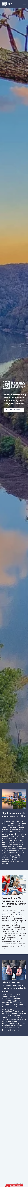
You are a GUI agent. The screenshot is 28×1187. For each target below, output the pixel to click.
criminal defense (11, 1013)
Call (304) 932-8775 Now (14, 410)
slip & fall (16, 914)
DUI (14, 1000)
